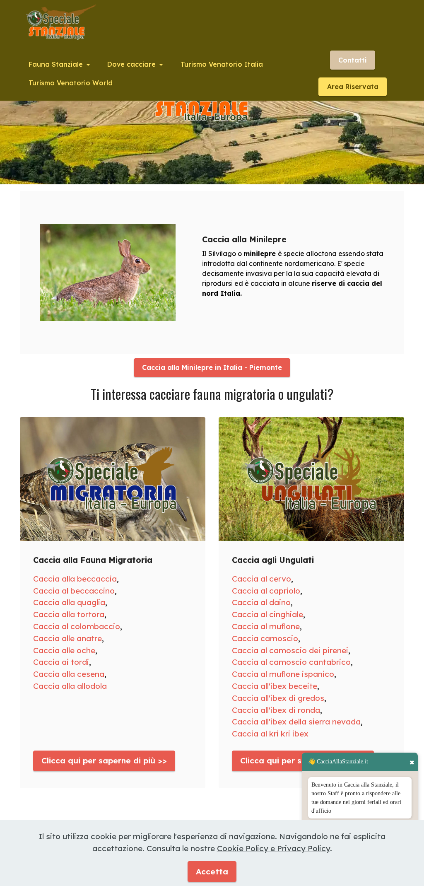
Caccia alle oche (64, 650)
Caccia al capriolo (266, 591)
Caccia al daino (261, 602)
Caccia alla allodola (70, 686)
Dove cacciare (131, 64)
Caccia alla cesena (68, 674)
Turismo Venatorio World (71, 83)
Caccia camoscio (265, 638)
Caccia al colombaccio (76, 626)
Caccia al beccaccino (74, 591)
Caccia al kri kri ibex (270, 734)
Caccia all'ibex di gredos (278, 698)
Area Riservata (352, 86)
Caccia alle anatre (67, 638)
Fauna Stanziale (56, 64)
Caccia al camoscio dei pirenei (290, 650)
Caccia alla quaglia (69, 602)
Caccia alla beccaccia (75, 579)
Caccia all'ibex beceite (274, 686)
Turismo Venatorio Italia (222, 64)
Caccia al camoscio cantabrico (291, 662)
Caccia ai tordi (61, 662)
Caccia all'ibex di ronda (276, 710)
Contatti (352, 60)
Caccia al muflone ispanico (283, 674)
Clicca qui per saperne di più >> (104, 760)
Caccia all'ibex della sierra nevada (296, 722)
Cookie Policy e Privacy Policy (273, 848)
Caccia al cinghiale (267, 614)
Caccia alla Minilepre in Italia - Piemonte (212, 367)
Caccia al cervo (261, 579)
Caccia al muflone (266, 626)
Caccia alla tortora (68, 614)
